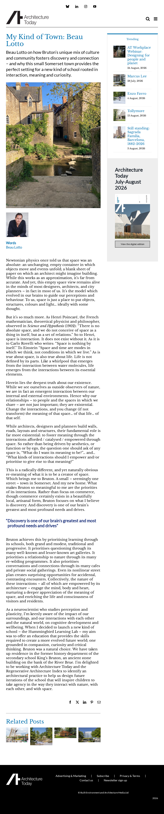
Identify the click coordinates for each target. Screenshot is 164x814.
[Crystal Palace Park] (41, 729)
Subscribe (103, 776)
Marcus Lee (137, 76)
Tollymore (135, 111)
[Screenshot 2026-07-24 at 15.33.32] (132, 196)
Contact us (86, 780)
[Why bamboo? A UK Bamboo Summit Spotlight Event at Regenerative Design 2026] (17, 729)
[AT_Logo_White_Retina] (24, 775)
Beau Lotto (14, 247)
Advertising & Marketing (71, 776)
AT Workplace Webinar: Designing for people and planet (139, 55)
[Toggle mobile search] (148, 19)
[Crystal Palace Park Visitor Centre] (65, 729)
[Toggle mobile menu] (156, 19)
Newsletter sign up (115, 780)
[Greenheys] (89, 729)
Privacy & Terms (130, 776)
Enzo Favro (136, 93)
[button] (9, 740)
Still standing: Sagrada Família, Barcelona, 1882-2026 (138, 136)
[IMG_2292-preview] (53, 84)
